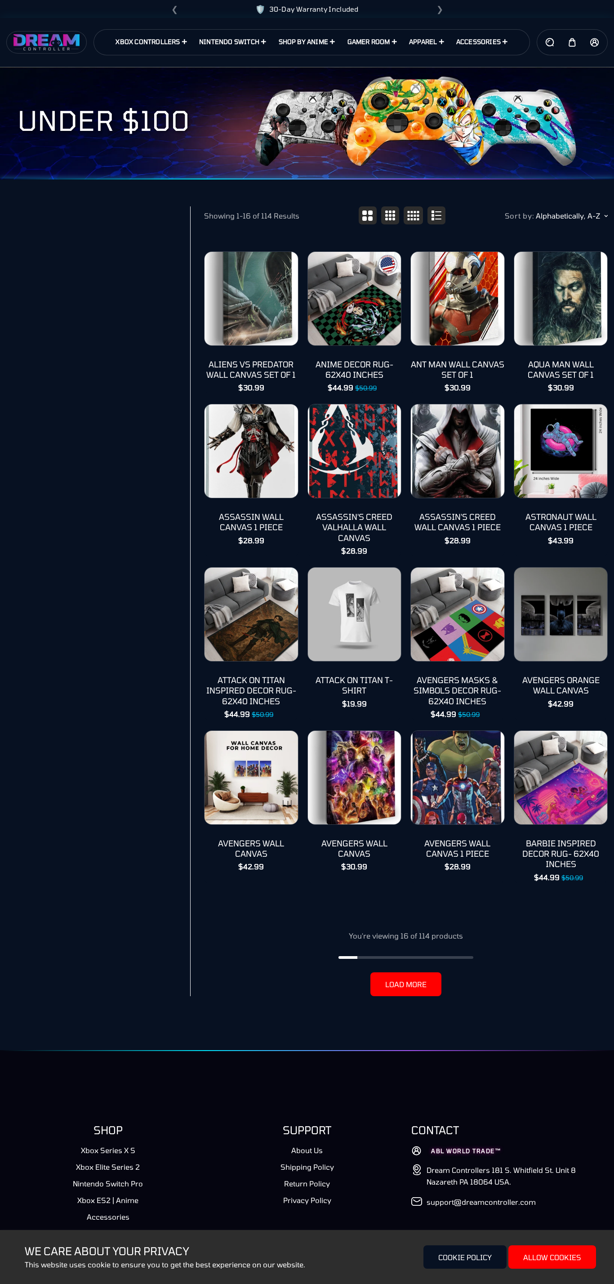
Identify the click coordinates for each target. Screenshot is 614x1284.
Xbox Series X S (108, 1150)
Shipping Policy (307, 1167)
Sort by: (519, 215)
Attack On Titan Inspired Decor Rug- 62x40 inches (251, 690)
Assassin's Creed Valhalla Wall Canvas (354, 527)
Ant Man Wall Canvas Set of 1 (457, 369)
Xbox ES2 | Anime (107, 1200)
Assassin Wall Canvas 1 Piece (251, 522)
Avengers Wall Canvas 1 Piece (457, 848)
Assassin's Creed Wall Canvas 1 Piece (457, 522)
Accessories (108, 1216)
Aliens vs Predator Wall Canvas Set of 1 (251, 369)
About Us (307, 1150)
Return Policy (307, 1183)
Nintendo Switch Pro (108, 1183)
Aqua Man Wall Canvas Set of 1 (561, 369)
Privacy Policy (307, 1200)
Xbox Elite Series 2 (108, 1167)
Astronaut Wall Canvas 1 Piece (560, 522)
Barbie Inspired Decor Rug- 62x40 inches (560, 853)
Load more (406, 984)
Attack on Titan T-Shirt (354, 685)
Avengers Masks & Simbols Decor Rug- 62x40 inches (457, 690)
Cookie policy (465, 1257)
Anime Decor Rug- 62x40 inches (354, 369)
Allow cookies (552, 1257)
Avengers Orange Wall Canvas (561, 685)
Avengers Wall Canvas (251, 848)
